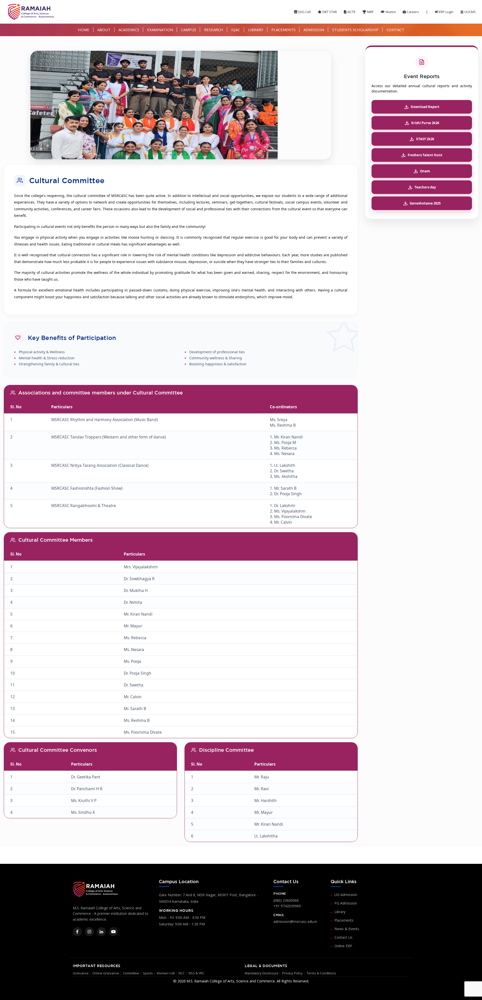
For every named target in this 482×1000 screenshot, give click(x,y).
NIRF (370, 12)
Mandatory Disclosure (261, 973)
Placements (343, 920)
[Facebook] (77, 931)
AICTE (350, 12)
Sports (148, 973)
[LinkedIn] (101, 931)
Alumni (390, 12)
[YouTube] (113, 931)
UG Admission (345, 894)
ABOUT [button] (103, 29)
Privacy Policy (292, 973)
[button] (163, 155)
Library (339, 911)
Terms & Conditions (321, 973)
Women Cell (166, 973)
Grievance (81, 973)
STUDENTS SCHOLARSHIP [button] (355, 29)
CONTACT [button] (395, 29)
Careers (412, 12)
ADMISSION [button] (314, 29)
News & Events (346, 928)
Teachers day (425, 187)
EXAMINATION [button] (160, 29)
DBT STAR (329, 12)
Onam (425, 171)
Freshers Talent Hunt (425, 155)
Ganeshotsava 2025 (425, 203)
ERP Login (445, 12)
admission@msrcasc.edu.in (295, 921)
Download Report (425, 107)
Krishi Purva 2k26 (425, 123)
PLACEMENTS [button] (283, 29)
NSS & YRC (196, 973)
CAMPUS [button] (188, 29)
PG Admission (345, 903)
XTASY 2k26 (425, 139)
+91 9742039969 (287, 906)
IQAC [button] (235, 29)
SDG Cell (304, 12)
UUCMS (470, 12)
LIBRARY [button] (255, 29)
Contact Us (343, 937)
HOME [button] (83, 29)
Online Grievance (105, 973)
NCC (181, 973)
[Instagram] (89, 931)
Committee (131, 973)
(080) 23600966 (286, 900)
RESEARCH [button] (213, 29)
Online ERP (343, 945)
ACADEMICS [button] (128, 29)
